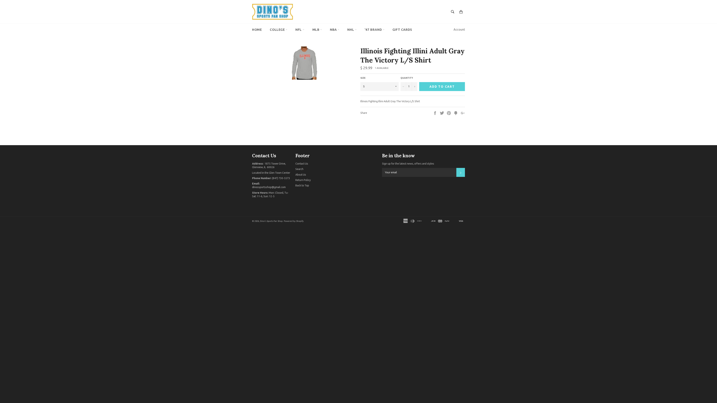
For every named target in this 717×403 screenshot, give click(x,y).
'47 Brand (374, 29)
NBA (334, 29)
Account (459, 29)
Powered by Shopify (294, 221)
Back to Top (302, 185)
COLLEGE (278, 29)
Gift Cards (402, 29)
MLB (316, 29)
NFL (298, 29)
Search (299, 169)
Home (257, 29)
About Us (300, 174)
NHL (351, 29)
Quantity (407, 78)
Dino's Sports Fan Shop (271, 221)
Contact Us (301, 163)
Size (363, 78)
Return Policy (303, 180)
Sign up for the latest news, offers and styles (408, 163)
